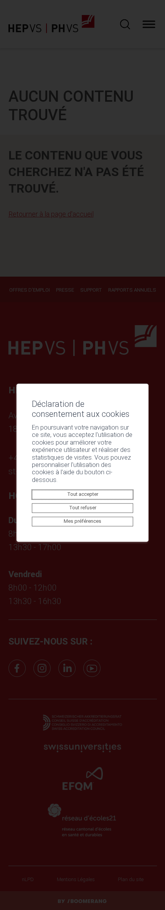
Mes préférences (82, 521)
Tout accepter (82, 494)
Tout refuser (82, 508)
